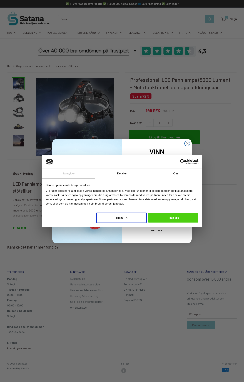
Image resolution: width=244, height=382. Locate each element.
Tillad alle (173, 217)
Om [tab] (175, 173)
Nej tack (157, 230)
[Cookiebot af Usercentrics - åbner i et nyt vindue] (182, 161)
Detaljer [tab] (122, 173)
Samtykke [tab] (68, 173)
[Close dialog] (187, 143)
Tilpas (119, 217)
